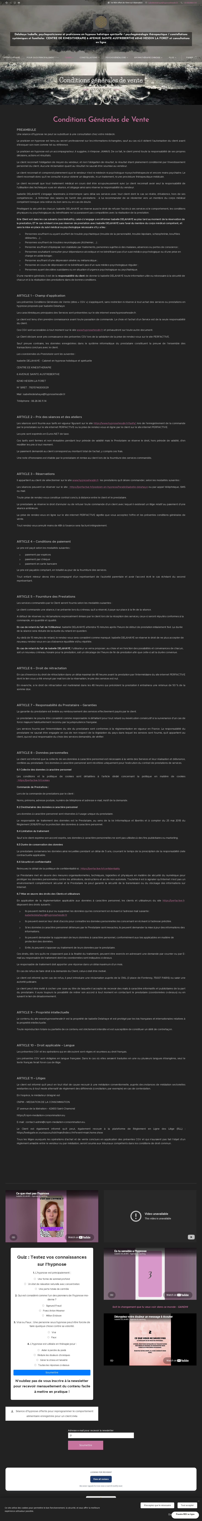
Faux (53, 1337)
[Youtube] (19, 2)
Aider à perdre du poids (53, 1350)
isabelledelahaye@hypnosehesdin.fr (163, 2)
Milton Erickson (53, 1315)
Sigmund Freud (53, 1305)
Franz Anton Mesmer (53, 1310)
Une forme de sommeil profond (53, 1279)
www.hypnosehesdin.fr (90, 330)
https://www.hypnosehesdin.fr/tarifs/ (115, 423)
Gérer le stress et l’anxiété (53, 1360)
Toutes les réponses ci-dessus (53, 1365)
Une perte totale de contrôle (53, 1289)
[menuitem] (13, 57)
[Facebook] (6, 2)
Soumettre (51, 1372)
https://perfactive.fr (174, 900)
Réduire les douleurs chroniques (53, 1355)
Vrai (53, 1332)
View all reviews (101, 1479)
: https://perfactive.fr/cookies (33, 780)
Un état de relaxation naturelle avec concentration (53, 1284)
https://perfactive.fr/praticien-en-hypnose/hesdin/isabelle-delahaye (109, 487)
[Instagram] (14, 2)
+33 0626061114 (190, 2)
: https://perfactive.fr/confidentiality (100, 868)
